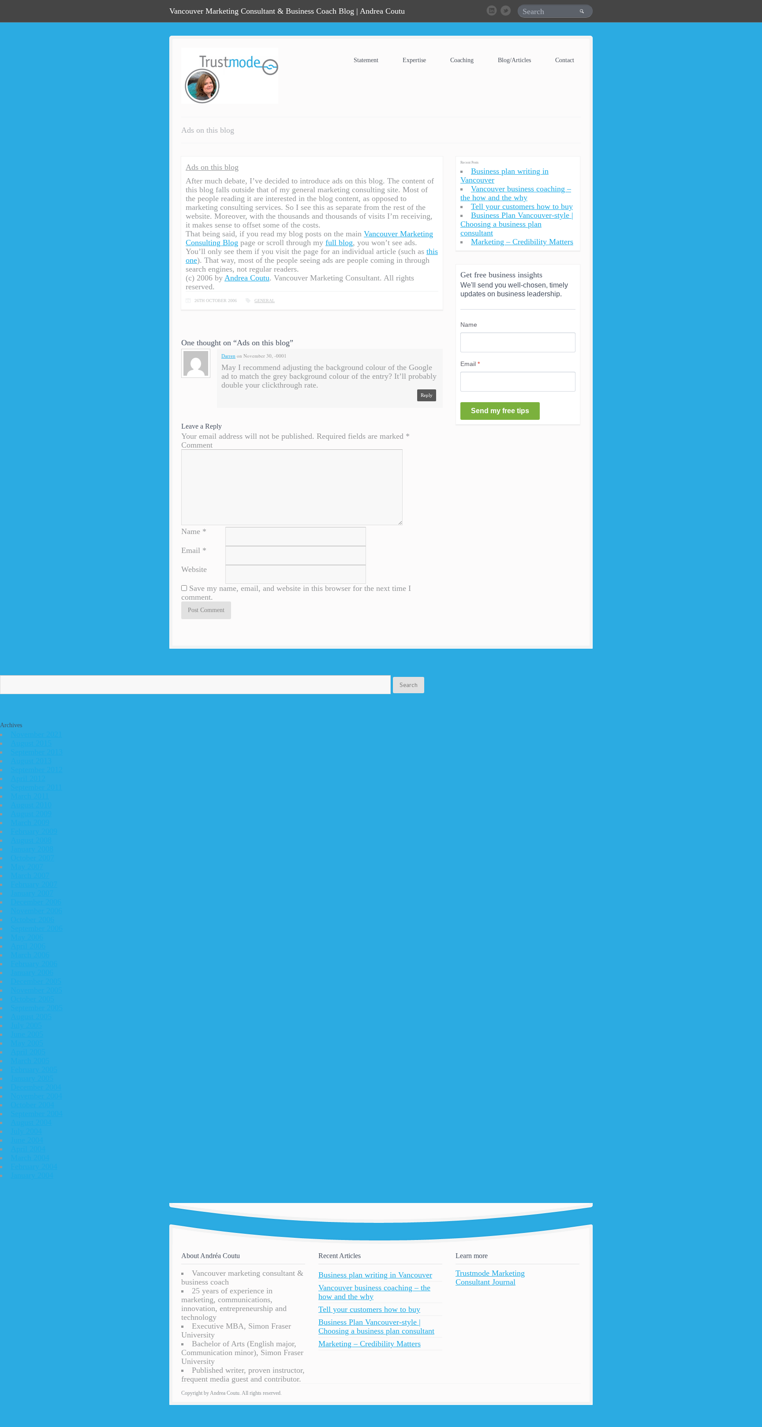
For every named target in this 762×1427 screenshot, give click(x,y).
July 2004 (26, 1131)
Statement (366, 60)
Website (194, 569)
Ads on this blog (212, 167)
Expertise (414, 60)
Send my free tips (500, 411)
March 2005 (30, 1060)
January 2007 (32, 893)
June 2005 (27, 1034)
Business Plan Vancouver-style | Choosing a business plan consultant (516, 224)
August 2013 (31, 760)
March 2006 (30, 954)
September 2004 (37, 1113)
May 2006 (27, 937)
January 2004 (32, 1175)
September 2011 (36, 787)
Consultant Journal (485, 1282)
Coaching (462, 60)
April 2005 (28, 1051)
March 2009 (30, 822)
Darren (228, 356)
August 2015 (31, 743)
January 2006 (32, 972)
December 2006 (36, 901)
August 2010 (31, 804)
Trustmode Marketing (490, 1273)
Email (190, 550)
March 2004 (30, 1157)
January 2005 (32, 1078)
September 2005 (37, 1007)
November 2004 (36, 1095)
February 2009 (34, 831)
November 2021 (36, 734)
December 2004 (36, 1087)
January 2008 (32, 848)
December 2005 (36, 981)
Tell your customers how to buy (522, 206)
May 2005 (27, 1042)
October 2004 (32, 1104)
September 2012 (37, 769)
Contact (564, 60)
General (264, 300)
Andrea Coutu (246, 277)
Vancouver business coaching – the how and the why (515, 193)
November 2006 (36, 910)
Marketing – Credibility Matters (522, 241)
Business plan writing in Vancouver (375, 1274)
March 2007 (30, 875)
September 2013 (37, 751)
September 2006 (37, 928)
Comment (197, 445)
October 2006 (32, 919)
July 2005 (26, 1025)
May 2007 (27, 866)
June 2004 (27, 1140)
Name (190, 531)
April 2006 (28, 945)
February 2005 (34, 1069)
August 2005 (31, 1016)
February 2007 (34, 884)
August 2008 (31, 840)
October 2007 (32, 857)
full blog (339, 242)
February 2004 (34, 1166)
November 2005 (36, 990)
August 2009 (31, 813)
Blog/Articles (514, 60)
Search (409, 685)
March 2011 (30, 796)
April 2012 (28, 778)
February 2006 (34, 963)
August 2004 (31, 1122)
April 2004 (28, 1148)
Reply (427, 395)
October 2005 (32, 998)
